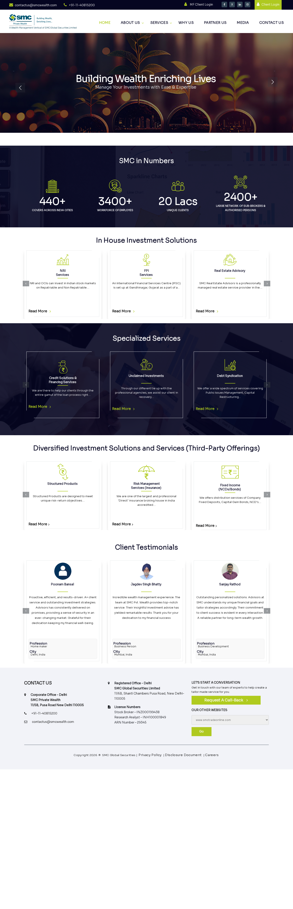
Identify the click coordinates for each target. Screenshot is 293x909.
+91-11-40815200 (82, 5)
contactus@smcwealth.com (36, 5)
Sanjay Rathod (146, 584)
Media (243, 22)
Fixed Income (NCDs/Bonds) (87, 487)
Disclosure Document (182, 755)
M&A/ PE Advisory (236, 376)
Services (159, 22)
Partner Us (215, 22)
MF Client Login (201, 4)
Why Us (186, 22)
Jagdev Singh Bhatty (62, 584)
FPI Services (62, 273)
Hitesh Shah (230, 584)
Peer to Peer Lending (254, 484)
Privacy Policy (153, 755)
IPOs (230, 271)
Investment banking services (153, 378)
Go (201, 731)
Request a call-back (223, 700)
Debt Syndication (69, 376)
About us (130, 22)
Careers (208, 755)
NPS (170, 484)
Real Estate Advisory (146, 271)
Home (104, 22)
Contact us (271, 22)
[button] (26, 283)
